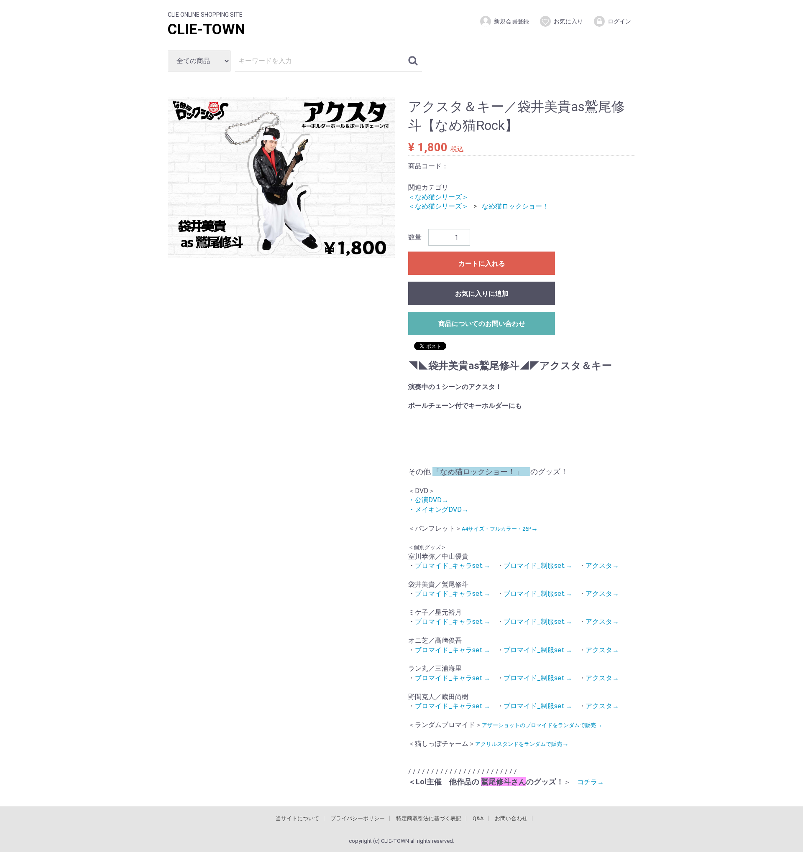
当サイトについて (297, 818)
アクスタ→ (602, 566)
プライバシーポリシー (357, 818)
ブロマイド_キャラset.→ (452, 566)
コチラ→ (587, 782)
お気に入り (568, 21)
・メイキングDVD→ (438, 509)
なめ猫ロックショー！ (515, 206)
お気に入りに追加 (482, 294)
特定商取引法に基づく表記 (428, 818)
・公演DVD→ (428, 500)
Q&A (478, 818)
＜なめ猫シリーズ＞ (438, 197)
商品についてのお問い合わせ (481, 324)
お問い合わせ (511, 818)
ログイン (619, 21)
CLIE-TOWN (206, 29)
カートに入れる (481, 263)
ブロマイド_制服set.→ (538, 566)
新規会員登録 (511, 21)
